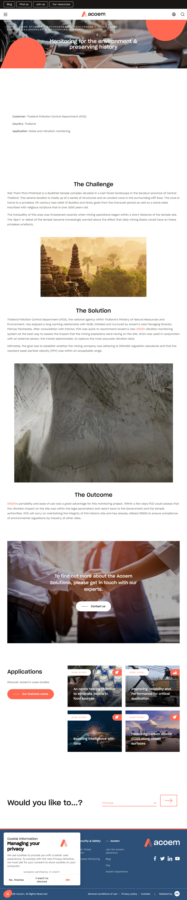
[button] (7, 893)
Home (11, 27)
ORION (140, 329)
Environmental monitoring (70, 27)
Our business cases (35, 694)
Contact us (98, 606)
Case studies (31, 27)
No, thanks (16, 880)
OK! (68, 880)
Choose (107, 803)
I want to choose (41, 880)
